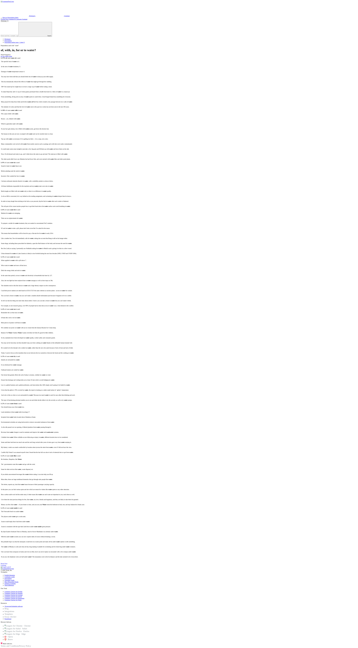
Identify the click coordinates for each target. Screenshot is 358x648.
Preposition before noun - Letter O (14, 42)
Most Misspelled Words (11, 582)
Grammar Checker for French (13, 596)
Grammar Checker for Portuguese (14, 598)
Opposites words (9, 580)
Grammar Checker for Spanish (13, 593)
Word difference (9, 585)
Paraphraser (7, 619)
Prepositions (8, 41)
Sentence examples (10, 583)
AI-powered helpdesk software (13, 606)
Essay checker (10, 617)
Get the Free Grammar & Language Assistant (14, 19)
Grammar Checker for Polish (12, 600)
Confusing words (9, 577)
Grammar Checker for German (13, 595)
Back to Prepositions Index (10, 17)
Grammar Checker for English (13, 591)
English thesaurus (9, 575)
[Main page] (7, 1)
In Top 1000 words (6, 56)
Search (49, 35)
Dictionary (7, 39)
